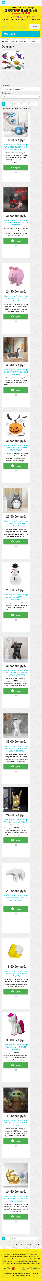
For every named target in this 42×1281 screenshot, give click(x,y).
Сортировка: (6, 85)
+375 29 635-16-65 (21, 17)
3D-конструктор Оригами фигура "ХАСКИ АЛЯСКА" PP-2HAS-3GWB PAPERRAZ (16, 372)
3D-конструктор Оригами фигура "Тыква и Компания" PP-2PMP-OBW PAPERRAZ (16, 448)
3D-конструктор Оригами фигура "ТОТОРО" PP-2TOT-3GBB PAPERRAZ (16, 523)
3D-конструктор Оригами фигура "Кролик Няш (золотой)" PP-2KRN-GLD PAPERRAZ (16, 1198)
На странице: (6, 93)
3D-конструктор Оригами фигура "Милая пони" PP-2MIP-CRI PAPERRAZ (16, 1047)
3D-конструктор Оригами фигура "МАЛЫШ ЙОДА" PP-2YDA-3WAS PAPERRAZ (16, 1123)
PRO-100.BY (16, 1273)
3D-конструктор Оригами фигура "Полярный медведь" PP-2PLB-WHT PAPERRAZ (16, 898)
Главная (5, 41)
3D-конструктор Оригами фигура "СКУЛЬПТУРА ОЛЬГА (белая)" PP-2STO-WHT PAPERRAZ (16, 748)
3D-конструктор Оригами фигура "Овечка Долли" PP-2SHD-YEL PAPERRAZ (16, 973)
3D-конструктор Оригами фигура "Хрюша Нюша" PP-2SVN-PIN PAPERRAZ (16, 298)
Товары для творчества (18, 41)
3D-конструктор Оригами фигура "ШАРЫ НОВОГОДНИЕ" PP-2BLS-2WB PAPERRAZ (16, 147)
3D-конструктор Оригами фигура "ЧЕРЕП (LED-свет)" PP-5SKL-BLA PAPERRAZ (16, 223)
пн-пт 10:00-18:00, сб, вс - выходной (21, 19)
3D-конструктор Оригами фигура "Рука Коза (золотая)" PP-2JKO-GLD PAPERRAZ (16, 822)
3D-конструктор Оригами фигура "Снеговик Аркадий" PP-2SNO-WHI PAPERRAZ (16, 597)
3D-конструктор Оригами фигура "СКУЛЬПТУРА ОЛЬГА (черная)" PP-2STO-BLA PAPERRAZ (16, 673)
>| (36, 104)
